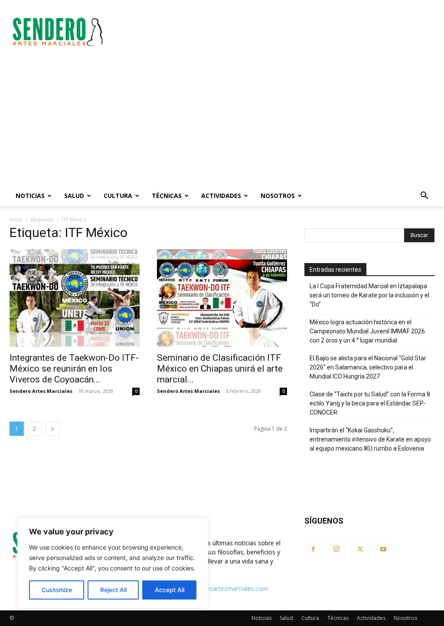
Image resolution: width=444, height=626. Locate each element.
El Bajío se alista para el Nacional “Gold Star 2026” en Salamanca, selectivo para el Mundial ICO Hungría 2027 (368, 367)
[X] (360, 549)
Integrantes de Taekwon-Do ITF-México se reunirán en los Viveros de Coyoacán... (74, 369)
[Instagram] (336, 549)
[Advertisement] (276, 32)
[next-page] (52, 429)
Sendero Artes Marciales (41, 391)
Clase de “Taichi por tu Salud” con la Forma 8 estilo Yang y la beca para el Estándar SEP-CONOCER (370, 403)
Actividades (221, 195)
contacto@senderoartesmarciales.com (213, 588)
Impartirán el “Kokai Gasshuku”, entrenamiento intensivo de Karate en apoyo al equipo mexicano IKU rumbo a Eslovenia (370, 439)
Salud (74, 195)
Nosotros (278, 195)
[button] (424, 196)
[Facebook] (313, 549)
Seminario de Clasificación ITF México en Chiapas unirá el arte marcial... (220, 369)
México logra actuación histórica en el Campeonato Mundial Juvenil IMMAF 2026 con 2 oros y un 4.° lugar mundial (367, 331)
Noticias (30, 195)
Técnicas (167, 195)
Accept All (169, 589)
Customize (57, 589)
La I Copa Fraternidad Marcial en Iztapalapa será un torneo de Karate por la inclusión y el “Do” (369, 295)
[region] (112, 563)
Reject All (113, 589)
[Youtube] (383, 549)
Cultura (118, 195)
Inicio (16, 219)
